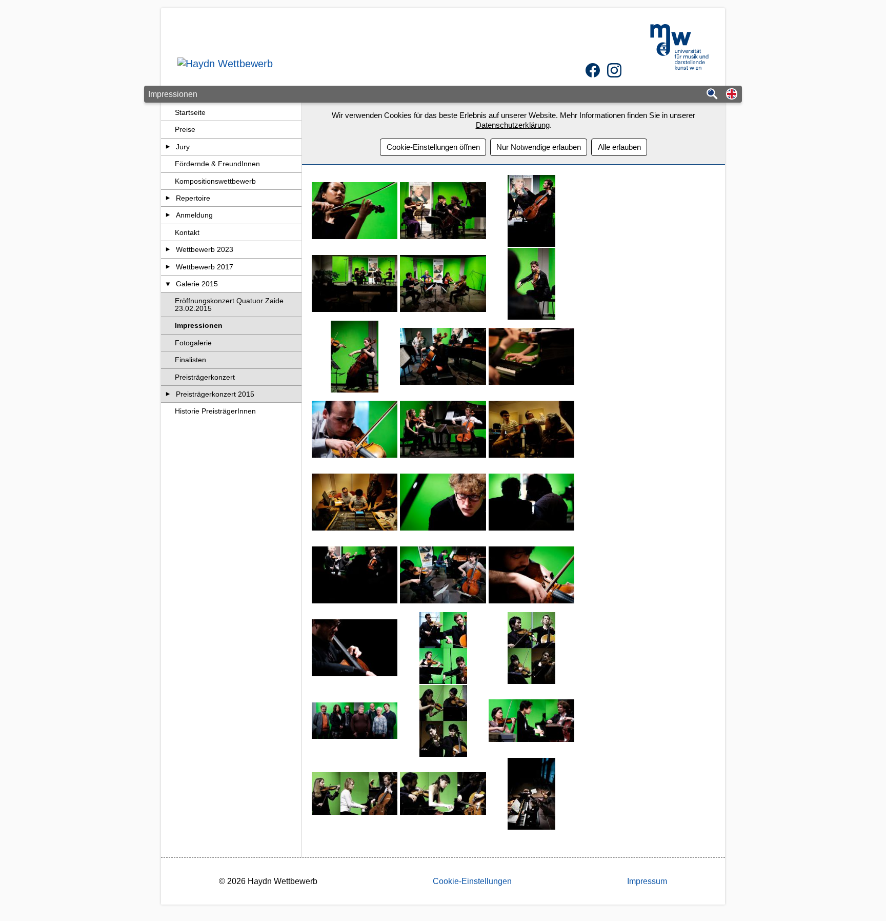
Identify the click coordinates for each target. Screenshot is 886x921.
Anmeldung (194, 215)
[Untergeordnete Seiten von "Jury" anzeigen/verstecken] (168, 147)
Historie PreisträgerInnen (215, 411)
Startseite (190, 112)
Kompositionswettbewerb (215, 181)
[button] (731, 94)
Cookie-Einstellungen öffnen (433, 147)
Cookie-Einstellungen (472, 881)
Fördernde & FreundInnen (217, 164)
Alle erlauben (619, 147)
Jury (183, 147)
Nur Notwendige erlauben (538, 147)
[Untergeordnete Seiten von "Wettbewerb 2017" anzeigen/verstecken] (168, 267)
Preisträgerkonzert (205, 377)
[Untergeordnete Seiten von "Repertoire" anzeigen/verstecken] (168, 198)
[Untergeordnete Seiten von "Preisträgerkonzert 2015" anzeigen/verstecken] (168, 394)
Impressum (647, 881)
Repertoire (193, 198)
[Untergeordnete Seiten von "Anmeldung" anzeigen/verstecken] (168, 215)
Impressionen (199, 325)
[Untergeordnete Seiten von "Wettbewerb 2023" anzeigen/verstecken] (168, 249)
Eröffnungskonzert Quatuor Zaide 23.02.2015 (229, 304)
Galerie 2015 (197, 284)
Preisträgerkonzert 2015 (215, 394)
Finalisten (190, 360)
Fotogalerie (193, 343)
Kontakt (187, 232)
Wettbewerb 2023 (204, 249)
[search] (712, 94)
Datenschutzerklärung (513, 125)
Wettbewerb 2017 (204, 267)
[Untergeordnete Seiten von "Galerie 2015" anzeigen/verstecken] (168, 284)
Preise (185, 129)
